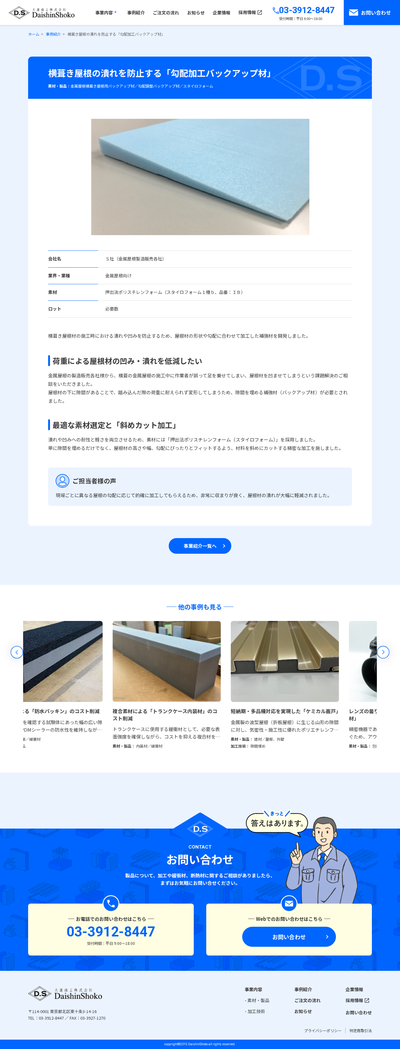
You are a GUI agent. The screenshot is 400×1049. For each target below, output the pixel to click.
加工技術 (256, 1011)
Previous (17, 652)
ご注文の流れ (307, 1000)
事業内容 (253, 989)
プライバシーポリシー (323, 1030)
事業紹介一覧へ (200, 545)
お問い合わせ (289, 937)
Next (383, 652)
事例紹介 (303, 989)
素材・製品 (258, 1000)
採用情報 (354, 1000)
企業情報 (354, 989)
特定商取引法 (360, 1030)
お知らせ (303, 1011)
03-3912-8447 (307, 10)
